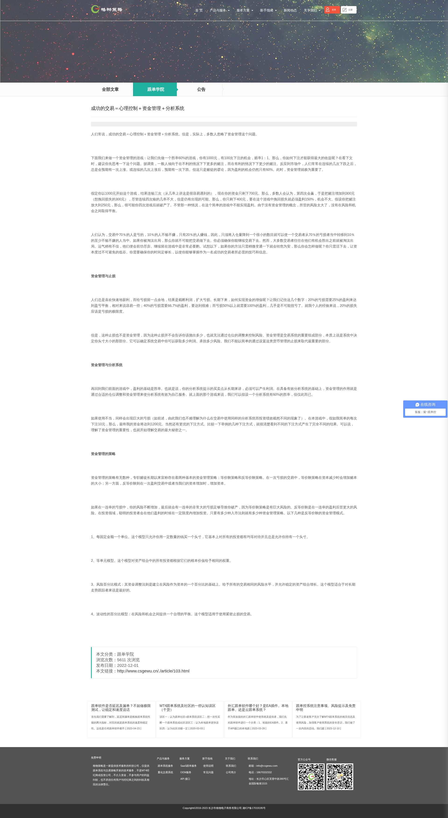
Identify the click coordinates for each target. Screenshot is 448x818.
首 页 (199, 10)
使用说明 (208, 765)
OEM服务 (185, 772)
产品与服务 (219, 10)
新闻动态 (290, 10)
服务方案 (244, 10)
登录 (334, 10)
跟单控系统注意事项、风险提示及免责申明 (326, 708)
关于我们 (311, 10)
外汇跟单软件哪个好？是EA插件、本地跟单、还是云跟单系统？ (258, 708)
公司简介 (231, 772)
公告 (201, 89)
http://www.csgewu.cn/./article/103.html (153, 671)
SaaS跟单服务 (188, 765)
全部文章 (110, 89)
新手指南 (267, 10)
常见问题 (208, 772)
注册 (350, 10)
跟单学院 (155, 89)
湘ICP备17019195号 (254, 808)
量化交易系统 (165, 772)
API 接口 (185, 778)
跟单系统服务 (165, 765)
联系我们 (231, 765)
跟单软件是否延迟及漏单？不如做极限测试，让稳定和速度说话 (121, 708)
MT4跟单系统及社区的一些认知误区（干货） (188, 708)
